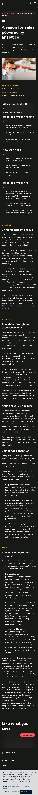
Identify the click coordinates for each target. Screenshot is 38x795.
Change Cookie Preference (12, 791)
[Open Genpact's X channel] (2, 760)
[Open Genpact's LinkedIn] (9, 760)
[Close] (35, 773)
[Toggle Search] (30, 3)
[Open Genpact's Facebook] (6, 760)
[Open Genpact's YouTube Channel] (13, 760)
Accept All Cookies (26, 791)
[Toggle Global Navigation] (34, 3)
